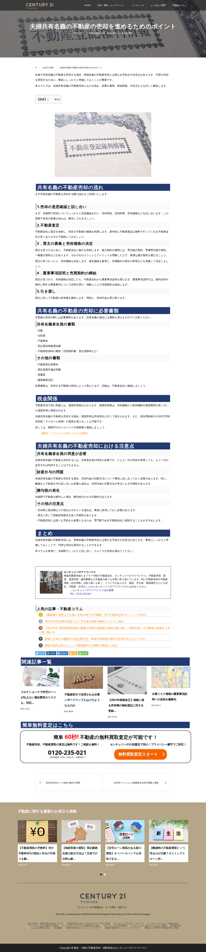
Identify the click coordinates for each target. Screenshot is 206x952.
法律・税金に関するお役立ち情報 (116, 33)
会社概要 (58, 927)
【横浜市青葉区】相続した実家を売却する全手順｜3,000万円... (74, 853)
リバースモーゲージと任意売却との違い (81, 925)
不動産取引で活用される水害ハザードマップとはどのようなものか (82, 700)
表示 (56, 99)
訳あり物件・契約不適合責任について (45, 923)
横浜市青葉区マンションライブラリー (123, 927)
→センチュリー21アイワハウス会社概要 (92, 590)
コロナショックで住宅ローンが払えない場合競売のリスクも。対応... (38, 697)
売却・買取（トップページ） (111, 5)
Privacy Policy (115, 914)
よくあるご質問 (158, 5)
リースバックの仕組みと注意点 (44, 925)
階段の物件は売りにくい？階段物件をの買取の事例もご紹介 (81, 645)
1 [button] (101, 874)
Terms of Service (135, 914)
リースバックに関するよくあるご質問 (148, 925)
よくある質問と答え (40, 927)
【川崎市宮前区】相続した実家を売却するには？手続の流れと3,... (117, 853)
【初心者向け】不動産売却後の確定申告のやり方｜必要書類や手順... (161, 853)
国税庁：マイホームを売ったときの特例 (64, 433)
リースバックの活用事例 (115, 925)
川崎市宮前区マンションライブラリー (84, 927)
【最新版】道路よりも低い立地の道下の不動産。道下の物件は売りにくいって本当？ (96, 614)
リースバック (138, 5)
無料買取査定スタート (138, 754)
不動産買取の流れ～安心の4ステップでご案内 (88, 923)
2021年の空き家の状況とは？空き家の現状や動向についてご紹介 (84, 621)
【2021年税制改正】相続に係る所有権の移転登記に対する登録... (126, 705)
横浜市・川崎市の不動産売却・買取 (162, 927)
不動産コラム (178, 5)
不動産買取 (94, 33)
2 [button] (105, 874)
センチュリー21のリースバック (129, 923)
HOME (87, 5)
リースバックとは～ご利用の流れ (163, 923)
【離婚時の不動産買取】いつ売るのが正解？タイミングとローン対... (30, 853)
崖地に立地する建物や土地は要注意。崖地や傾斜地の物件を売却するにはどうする (95, 639)
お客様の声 (175, 925)
